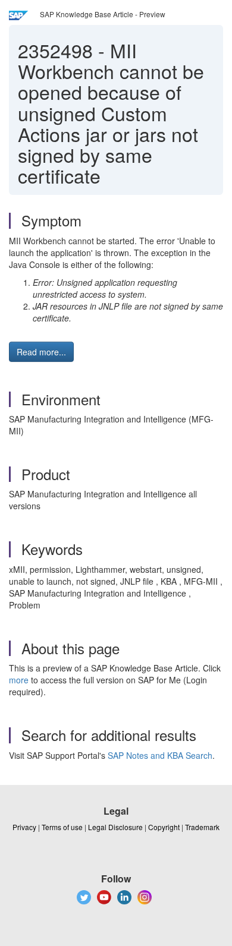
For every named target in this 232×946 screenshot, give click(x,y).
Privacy (24, 827)
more (19, 680)
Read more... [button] (41, 352)
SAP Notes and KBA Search (160, 755)
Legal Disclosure (115, 827)
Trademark (202, 827)
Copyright (164, 827)
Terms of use (62, 827)
